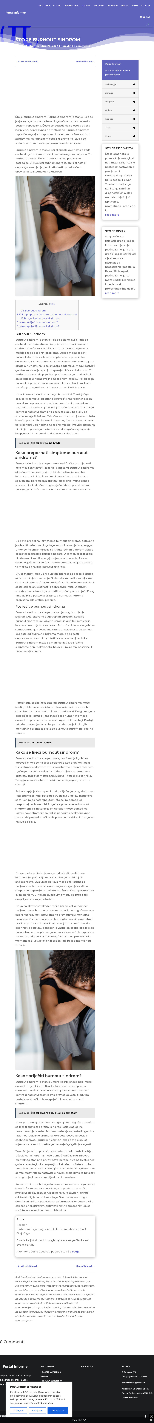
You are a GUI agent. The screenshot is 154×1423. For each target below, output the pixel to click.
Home (19, 51)
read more (112, 214)
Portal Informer (29, 46)
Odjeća (86, 5)
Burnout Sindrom (33, 310)
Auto (135, 5)
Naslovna (44, 5)
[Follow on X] (151, 1416)
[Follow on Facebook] (145, 1416)
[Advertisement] (55, 93)
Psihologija (72, 5)
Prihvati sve (57, 1410)
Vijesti (57, 5)
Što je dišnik (115, 231)
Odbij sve (37, 1410)
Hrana (125, 5)
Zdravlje (113, 5)
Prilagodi (18, 1410)
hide (52, 304)
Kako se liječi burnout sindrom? (37, 322)
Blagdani (99, 5)
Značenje (145, 17)
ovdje (75, 1251)
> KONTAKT (46, 1377)
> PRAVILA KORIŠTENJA (51, 1381)
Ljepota (146, 5)
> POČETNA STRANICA (51, 1372)
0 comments (82, 46)
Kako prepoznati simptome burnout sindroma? (47, 314)
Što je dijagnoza (119, 148)
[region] (39, 1399)
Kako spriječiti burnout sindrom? (38, 326)
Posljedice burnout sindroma (40, 318)
